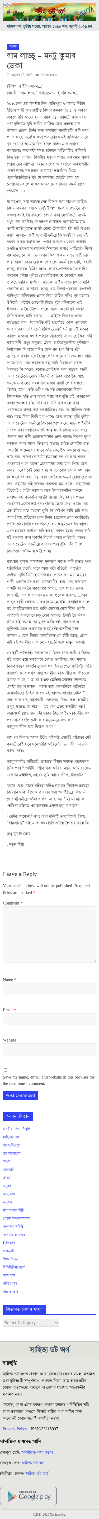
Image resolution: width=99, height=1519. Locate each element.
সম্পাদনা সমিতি (13, 1226)
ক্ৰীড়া (6, 1178)
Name (9, 980)
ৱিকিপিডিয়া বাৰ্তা (14, 1267)
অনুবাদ (7, 1202)
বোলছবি (8, 1170)
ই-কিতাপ (9, 1243)
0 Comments (48, 75)
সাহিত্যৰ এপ (11, 1137)
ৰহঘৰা (13, 46)
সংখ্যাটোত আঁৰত (14, 1235)
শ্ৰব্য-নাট (8, 1251)
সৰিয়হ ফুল (10, 1283)
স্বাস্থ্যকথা (9, 1194)
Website (9, 1040)
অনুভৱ (7, 1186)
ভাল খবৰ (9, 1275)
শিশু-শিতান (10, 1259)
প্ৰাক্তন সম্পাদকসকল (16, 1218)
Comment (13, 903)
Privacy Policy (15, 1429)
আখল (6, 1161)
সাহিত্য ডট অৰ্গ (33, 1463)
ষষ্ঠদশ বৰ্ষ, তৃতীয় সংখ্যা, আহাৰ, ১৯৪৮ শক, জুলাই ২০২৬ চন (49, 26)
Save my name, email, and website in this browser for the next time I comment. (48, 1080)
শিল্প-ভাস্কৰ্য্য (10, 1292)
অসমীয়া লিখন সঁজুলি (16, 1129)
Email (9, 1010)
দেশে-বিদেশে (11, 1145)
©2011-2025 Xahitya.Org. (49, 1514)
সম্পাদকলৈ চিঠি (13, 1210)
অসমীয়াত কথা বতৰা (37, 1452)
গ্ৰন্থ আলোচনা (12, 1153)
